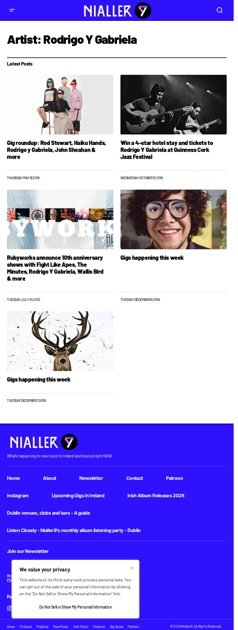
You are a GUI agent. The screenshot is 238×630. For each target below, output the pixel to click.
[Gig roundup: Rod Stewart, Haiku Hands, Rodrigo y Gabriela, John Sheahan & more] (60, 105)
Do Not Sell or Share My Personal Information (75, 606)
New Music (60, 626)
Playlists (42, 626)
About (49, 478)
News (11, 626)
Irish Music (80, 626)
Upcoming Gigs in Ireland (78, 495)
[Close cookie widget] (132, 568)
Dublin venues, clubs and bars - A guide (48, 513)
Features (99, 626)
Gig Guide (116, 626)
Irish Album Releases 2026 (155, 495)
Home (13, 478)
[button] (12, 10)
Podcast (26, 626)
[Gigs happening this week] (173, 219)
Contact (134, 478)
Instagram (17, 495)
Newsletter (91, 478)
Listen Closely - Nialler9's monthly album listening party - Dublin (74, 530)
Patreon (174, 478)
